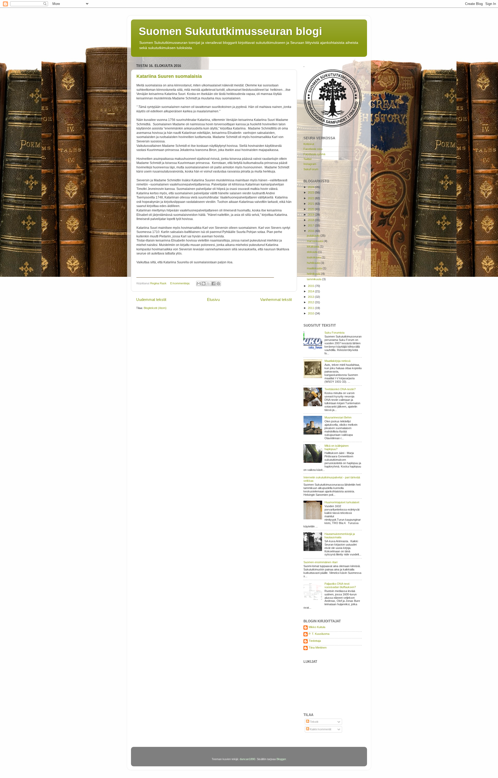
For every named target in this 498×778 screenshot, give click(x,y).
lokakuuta (313, 246)
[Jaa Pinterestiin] (218, 283)
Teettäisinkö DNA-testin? (340, 389)
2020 (311, 209)
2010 (311, 313)
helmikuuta (314, 273)
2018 (311, 220)
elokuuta (312, 251)
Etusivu (213, 299)
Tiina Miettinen (318, 647)
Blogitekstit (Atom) (155, 307)
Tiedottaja (315, 640)
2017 (311, 225)
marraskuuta (315, 241)
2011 (311, 307)
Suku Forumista (334, 332)
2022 (311, 198)
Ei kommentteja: (180, 283)
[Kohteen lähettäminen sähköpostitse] (198, 283)
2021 (311, 203)
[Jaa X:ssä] (208, 283)
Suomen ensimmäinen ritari (320, 562)
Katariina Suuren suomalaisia (169, 76)
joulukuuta (313, 235)
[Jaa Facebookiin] (213, 283)
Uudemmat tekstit (151, 299)
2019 (311, 214)
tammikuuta (314, 279)
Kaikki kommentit (320, 729)
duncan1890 (247, 759)
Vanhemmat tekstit (276, 299)
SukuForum (310, 169)
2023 (311, 192)
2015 (311, 285)
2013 (311, 296)
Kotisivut (308, 144)
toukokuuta (314, 257)
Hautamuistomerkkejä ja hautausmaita (339, 535)
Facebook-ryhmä (314, 154)
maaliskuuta (315, 268)
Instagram (309, 164)
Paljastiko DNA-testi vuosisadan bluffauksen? (340, 585)
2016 (311, 230)
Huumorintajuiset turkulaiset (341, 502)
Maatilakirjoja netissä (337, 360)
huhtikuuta (314, 262)
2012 (311, 302)
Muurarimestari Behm (337, 417)
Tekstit (313, 721)
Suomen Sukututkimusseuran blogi (230, 31)
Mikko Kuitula (317, 627)
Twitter (307, 159)
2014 (311, 291)
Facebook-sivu (312, 148)
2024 (311, 187)
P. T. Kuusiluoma (319, 633)
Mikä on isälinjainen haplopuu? (336, 447)
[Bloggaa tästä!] (203, 283)
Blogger (281, 759)
